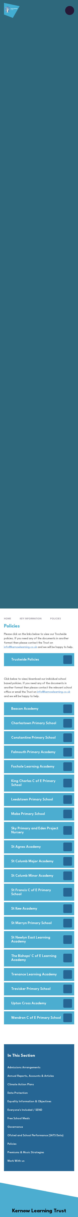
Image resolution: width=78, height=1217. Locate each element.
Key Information (31, 619)
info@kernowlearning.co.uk (20, 647)
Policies (55, 619)
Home (7, 619)
